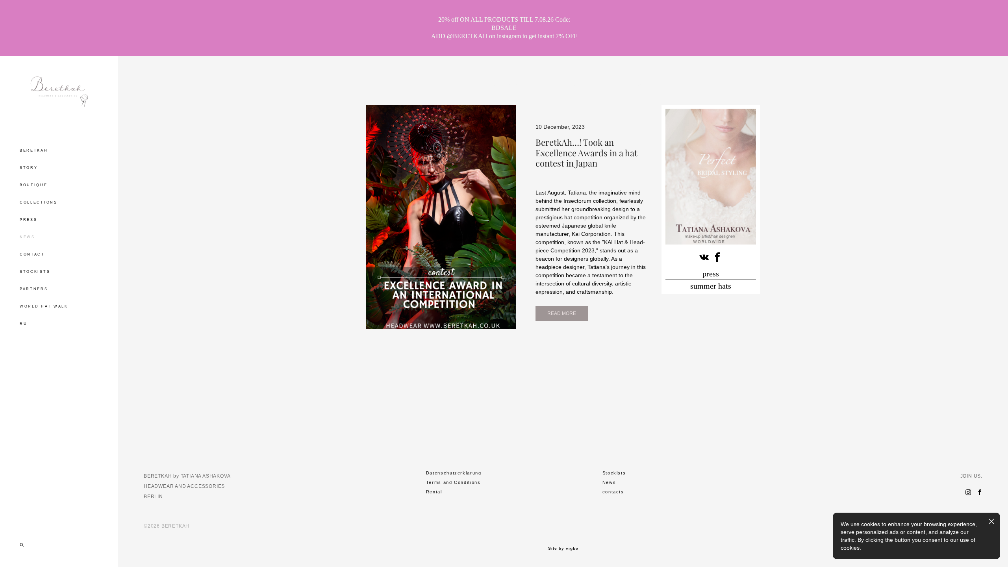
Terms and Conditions (453, 482)
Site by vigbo (563, 548)
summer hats (710, 286)
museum (565, 84)
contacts (613, 491)
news (639, 84)
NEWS (27, 237)
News (609, 482)
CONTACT (32, 254)
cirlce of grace (605, 84)
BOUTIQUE (34, 185)
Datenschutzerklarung (454, 473)
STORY (29, 168)
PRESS (28, 220)
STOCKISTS (35, 272)
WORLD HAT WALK (44, 306)
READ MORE (561, 313)
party (537, 84)
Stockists (614, 473)
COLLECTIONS (38, 202)
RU (23, 324)
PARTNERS (34, 289)
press (710, 273)
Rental (434, 491)
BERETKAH (34, 150)
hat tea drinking (501, 84)
